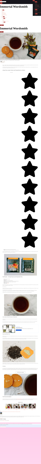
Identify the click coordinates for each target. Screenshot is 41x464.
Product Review (12, 411)
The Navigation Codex (4, 17)
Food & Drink (3, 10)
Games (3, 11)
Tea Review (18, 411)
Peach (9, 411)
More (2, 16)
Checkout (4, 19)
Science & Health (4, 14)
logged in (4, 420)
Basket (3, 20)
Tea (14, 411)
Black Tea (4, 411)
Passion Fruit (6, 411)
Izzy (3, 23)
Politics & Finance (4, 13)
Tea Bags (16, 411)
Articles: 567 (1, 418)
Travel (2, 15)
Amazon (8, 283)
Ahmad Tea (1, 411)
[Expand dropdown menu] (4, 16)
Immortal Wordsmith (14, 6)
